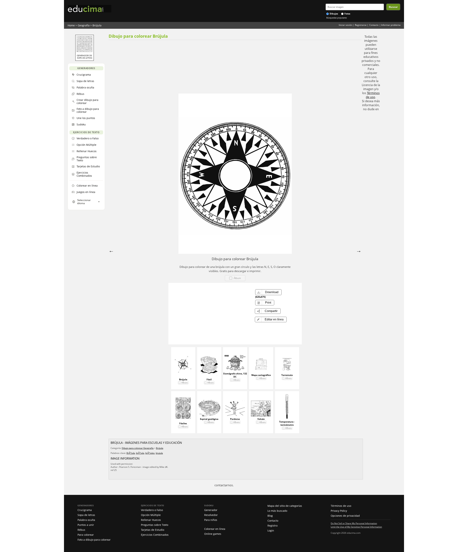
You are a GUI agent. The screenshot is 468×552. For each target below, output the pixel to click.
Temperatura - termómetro (287, 423)
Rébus (81, 529)
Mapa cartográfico (261, 375)
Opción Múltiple (151, 515)
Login (270, 530)
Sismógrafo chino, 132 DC (235, 375)
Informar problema (391, 25)
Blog (270, 515)
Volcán (261, 419)
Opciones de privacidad (345, 515)
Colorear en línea (214, 529)
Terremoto (287, 375)
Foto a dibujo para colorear (94, 539)
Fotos (347, 13)
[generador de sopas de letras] (84, 60)
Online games (212, 534)
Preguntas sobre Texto (154, 525)
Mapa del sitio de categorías (284, 506)
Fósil (209, 379)
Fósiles (183, 423)
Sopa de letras (86, 515)
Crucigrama (85, 510)
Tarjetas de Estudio (152, 529)
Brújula (97, 25)
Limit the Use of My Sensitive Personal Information (356, 526)
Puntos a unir (86, 525)
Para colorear (86, 534)
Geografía (84, 25)
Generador (210, 510)
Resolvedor (211, 515)
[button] (271, 319)
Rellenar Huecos (151, 520)
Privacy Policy (339, 510)
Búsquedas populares (336, 17)
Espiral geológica (209, 419)
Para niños (210, 520)
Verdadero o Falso (152, 510)
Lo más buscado (277, 510)
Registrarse (361, 25)
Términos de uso (373, 95)
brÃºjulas (150, 453)
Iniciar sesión (345, 25)
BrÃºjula (131, 453)
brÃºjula (140, 453)
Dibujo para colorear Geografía (138, 448)
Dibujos (333, 13)
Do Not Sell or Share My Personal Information (354, 523)
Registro (272, 525)
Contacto (373, 25)
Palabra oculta (86, 520)
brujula (159, 453)
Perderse (235, 419)
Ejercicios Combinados (155, 534)
